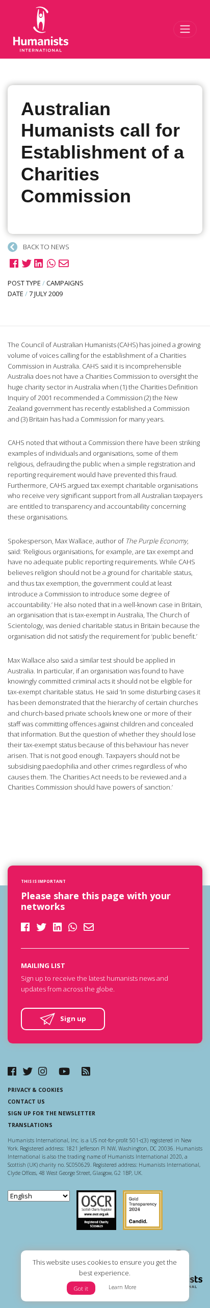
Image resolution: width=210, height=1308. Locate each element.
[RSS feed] (86, 1071)
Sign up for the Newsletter (51, 1113)
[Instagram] (42, 1071)
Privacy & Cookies (35, 1089)
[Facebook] (12, 1071)
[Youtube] (64, 1071)
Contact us (26, 1101)
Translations (30, 1125)
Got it (81, 1288)
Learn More (122, 1287)
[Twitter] (27, 1071)
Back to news (45, 246)
